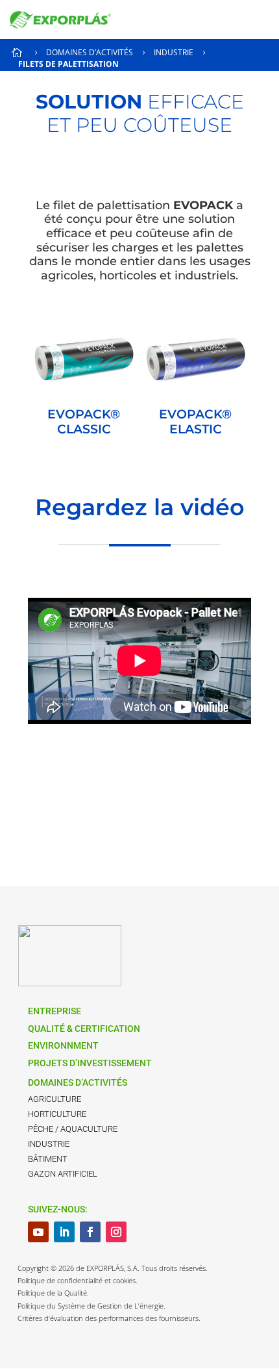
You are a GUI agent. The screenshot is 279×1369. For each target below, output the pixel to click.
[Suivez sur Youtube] (38, 1232)
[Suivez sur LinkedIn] (64, 1232)
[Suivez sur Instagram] (116, 1232)
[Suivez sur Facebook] (90, 1232)
